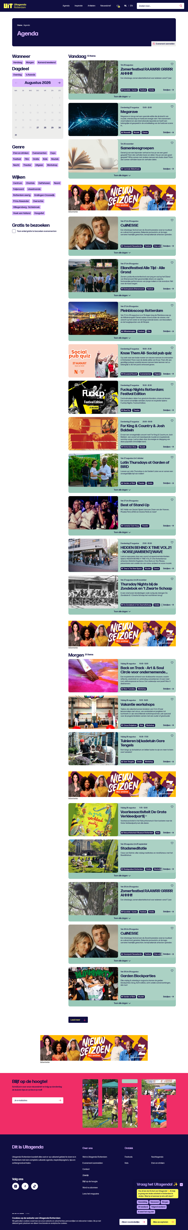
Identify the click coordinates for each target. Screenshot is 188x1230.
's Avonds (30, 74)
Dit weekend (143, 1207)
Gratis (36, 159)
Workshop (52, 165)
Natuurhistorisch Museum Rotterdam (138, 833)
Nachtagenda (157, 1157)
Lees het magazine (90, 1194)
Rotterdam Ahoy (129, 447)
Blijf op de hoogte (90, 1181)
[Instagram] (15, 1186)
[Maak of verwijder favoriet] (172, 64)
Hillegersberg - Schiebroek (26, 207)
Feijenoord (18, 189)
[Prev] (16, 83)
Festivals (128, 1157)
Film (27, 159)
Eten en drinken (21, 153)
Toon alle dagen (121, 96)
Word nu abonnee (90, 1187)
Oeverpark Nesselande (132, 246)
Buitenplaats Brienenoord (133, 289)
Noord (57, 183)
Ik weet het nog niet (146, 1212)
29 (52, 128)
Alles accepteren (160, 1222)
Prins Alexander (21, 201)
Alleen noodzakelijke (131, 1222)
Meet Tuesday (129, 689)
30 (59, 128)
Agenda (66, 6)
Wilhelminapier (129, 331)
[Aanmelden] (60, 1100)
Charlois (30, 183)
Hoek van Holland (21, 213)
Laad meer (75, 1020)
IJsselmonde (34, 189)
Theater (27, 165)
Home (19, 25)
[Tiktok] (34, 1186)
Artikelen (91, 6)
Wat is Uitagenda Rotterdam (94, 1157)
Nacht (16, 165)
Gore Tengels (128, 762)
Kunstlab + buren (130, 90)
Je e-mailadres (20, 1100)
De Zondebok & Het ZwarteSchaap (137, 605)
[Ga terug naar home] (15, 6)
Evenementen (40, 153)
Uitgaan (39, 165)
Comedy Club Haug (131, 526)
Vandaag (17, 62)
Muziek (55, 159)
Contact (86, 1169)
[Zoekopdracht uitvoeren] (181, 6)
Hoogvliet (39, 213)
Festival (17, 159)
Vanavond (155, 1202)
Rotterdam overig (21, 195)
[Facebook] (25, 1186)
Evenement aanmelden (165, 44)
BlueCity (126, 410)
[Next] (59, 83)
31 (16, 135)
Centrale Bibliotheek (131, 169)
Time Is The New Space (132, 569)
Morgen (30, 62)
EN (131, 6)
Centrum (17, 183)
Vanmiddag (142, 1202)
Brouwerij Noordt (130, 374)
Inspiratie (79, 6)
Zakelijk (85, 1175)
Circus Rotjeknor (130, 725)
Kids (45, 159)
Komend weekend (47, 62)
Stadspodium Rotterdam (133, 869)
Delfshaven (44, 183)
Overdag (17, 74)
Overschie (38, 201)
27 (38, 128)
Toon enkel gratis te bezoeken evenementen (37, 231)
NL (125, 6)
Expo (53, 153)
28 (45, 128)
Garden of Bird (129, 483)
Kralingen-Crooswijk (44, 195)
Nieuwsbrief (105, 6)
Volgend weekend (158, 1207)
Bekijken (167, 90)
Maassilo (127, 132)
